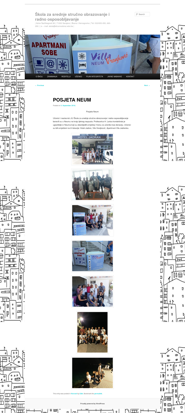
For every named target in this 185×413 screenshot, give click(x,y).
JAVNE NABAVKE (114, 76)
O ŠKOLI (39, 76)
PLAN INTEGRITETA (94, 76)
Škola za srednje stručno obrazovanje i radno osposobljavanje (72, 16)
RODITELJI (66, 76)
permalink (98, 393)
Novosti (74, 393)
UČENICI (78, 76)
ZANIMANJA (52, 76)
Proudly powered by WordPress (92, 403)
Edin (81, 393)
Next (147, 85)
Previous (39, 85)
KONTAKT (130, 76)
